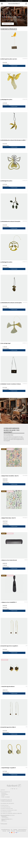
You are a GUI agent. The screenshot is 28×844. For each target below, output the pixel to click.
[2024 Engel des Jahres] (14, 85)
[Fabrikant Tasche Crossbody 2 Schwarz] (14, 369)
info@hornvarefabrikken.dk (7, 800)
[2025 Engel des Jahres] (14, 166)
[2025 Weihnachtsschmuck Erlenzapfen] (14, 207)
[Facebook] (11, 788)
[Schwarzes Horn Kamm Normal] (14, 545)
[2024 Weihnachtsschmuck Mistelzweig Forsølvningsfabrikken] (14, 125)
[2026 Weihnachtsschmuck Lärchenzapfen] (14, 288)
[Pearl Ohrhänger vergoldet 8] (14, 753)
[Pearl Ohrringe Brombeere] (14, 672)
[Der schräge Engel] (14, 328)
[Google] (15, 788)
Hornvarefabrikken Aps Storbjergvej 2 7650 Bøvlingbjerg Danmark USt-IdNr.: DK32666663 (5, 794)
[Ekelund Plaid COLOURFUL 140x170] (14, 461)
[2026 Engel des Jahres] (14, 247)
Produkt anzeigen (14, 65)
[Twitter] (13, 788)
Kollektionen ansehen (8, 23)
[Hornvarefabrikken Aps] (14, 3)
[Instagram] (17, 788)
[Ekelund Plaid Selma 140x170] (14, 503)
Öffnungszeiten (4, 823)
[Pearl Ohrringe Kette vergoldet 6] (14, 631)
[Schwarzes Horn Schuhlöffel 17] (14, 587)
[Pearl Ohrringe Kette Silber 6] (14, 712)
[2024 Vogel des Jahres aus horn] (14, 44)
